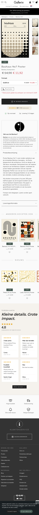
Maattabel (9, 89)
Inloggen (22, 473)
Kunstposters (11, 70)
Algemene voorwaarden (7, 479)
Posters (3, 454)
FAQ (21, 479)
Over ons (22, 451)
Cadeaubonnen (20, 437)
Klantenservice (23, 476)
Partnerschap (23, 457)
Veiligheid (3, 486)
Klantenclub (23, 482)
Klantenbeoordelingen (26, 454)
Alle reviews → (19, 387)
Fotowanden (4, 451)
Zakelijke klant (23, 486)
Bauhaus (4, 70)
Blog (2, 473)
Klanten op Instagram (6, 476)
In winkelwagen (21, 101)
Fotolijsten (4, 457)
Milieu (21, 460)
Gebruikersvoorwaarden (7, 482)
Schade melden (24, 489)
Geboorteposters (5, 460)
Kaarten (3, 463)
